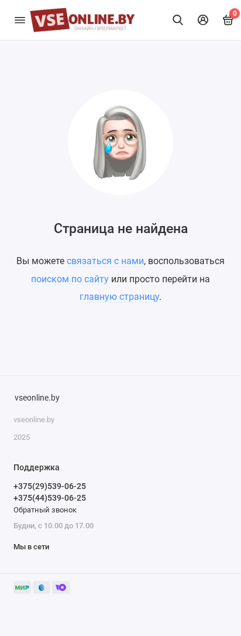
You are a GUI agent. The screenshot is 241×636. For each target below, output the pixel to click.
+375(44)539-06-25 (49, 497)
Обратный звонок (45, 509)
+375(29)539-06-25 (49, 486)
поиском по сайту (70, 279)
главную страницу (119, 296)
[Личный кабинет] (203, 19)
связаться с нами (105, 260)
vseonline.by (37, 398)
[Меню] (20, 20)
